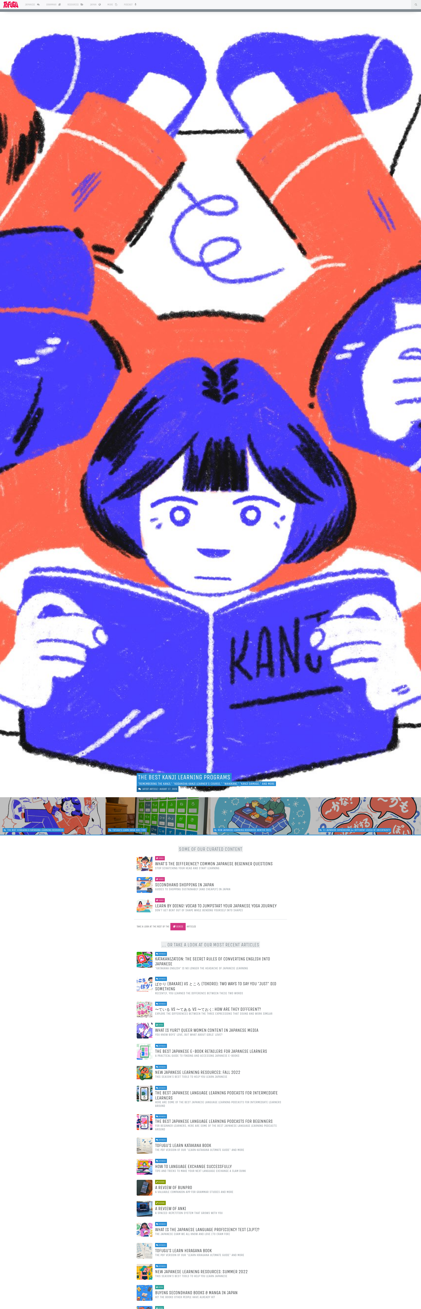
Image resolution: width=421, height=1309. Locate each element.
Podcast (128, 4)
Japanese (30, 4)
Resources (73, 4)
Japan (93, 4)
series (179, 926)
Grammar (51, 4)
